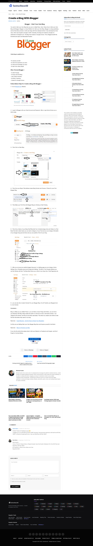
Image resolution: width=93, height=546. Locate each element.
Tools (63, 1)
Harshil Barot (15, 428)
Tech (44, 10)
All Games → (41, 524)
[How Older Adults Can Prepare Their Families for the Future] (67, 54)
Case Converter (27, 517)
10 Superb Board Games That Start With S (78, 105)
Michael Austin (12, 21)
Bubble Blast (11, 524)
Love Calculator (35, 517)
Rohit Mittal (15, 440)
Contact (26, 1)
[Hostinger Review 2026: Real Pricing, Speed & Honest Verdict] (52, 393)
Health (40, 10)
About (20, 1)
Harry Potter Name (77, 517)
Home (79, 10)
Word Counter (19, 517)
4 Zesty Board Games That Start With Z (77, 74)
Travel (35, 10)
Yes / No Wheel (33, 524)
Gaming (65, 10)
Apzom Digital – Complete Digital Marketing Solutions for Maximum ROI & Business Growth (34, 418)
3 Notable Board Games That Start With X (78, 79)
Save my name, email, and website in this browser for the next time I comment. (28, 478)
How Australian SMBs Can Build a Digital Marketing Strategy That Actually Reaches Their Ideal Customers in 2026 (16, 418)
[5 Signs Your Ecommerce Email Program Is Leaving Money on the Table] (34, 393)
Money (55, 10)
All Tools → (26, 518)
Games (68, 1)
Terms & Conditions (56, 538)
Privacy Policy (47, 1)
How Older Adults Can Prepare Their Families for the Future (77, 54)
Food (31, 10)
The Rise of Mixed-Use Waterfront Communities (77, 68)
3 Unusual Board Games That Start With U (78, 95)
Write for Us (76, 538)
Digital (59, 10)
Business (49, 10)
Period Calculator (51, 517)
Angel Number (69, 517)
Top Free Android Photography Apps (46, 363)
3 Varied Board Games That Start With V (77, 90)
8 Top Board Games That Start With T (77, 100)
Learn (88, 10)
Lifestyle (26, 10)
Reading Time (43, 517)
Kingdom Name (19, 518)
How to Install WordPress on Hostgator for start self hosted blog (52, 417)
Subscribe (67, 29)
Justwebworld (45, 541)
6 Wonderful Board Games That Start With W (78, 85)
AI (61, 509)
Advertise (32, 1)
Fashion (74, 10)
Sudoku (17, 524)
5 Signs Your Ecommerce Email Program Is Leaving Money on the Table (34, 401)
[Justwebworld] (18, 6)
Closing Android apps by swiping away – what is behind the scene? (22, 364)
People (10, 10)
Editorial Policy (56, 1)
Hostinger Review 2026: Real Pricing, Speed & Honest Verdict (52, 400)
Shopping (55, 509)
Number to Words (60, 517)
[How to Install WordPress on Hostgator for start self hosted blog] (52, 409)
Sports (15, 10)
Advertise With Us (29, 538)
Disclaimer (39, 1)
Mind (84, 10)
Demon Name (11, 518)
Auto (70, 10)
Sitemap (59, 541)
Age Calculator (12, 517)
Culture (20, 10)
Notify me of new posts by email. (18, 481)
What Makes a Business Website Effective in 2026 (15, 400)
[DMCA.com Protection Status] (74, 133)
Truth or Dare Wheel (24, 524)
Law (42, 509)
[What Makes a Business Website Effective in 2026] (17, 393)
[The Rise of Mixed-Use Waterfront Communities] (67, 68)
